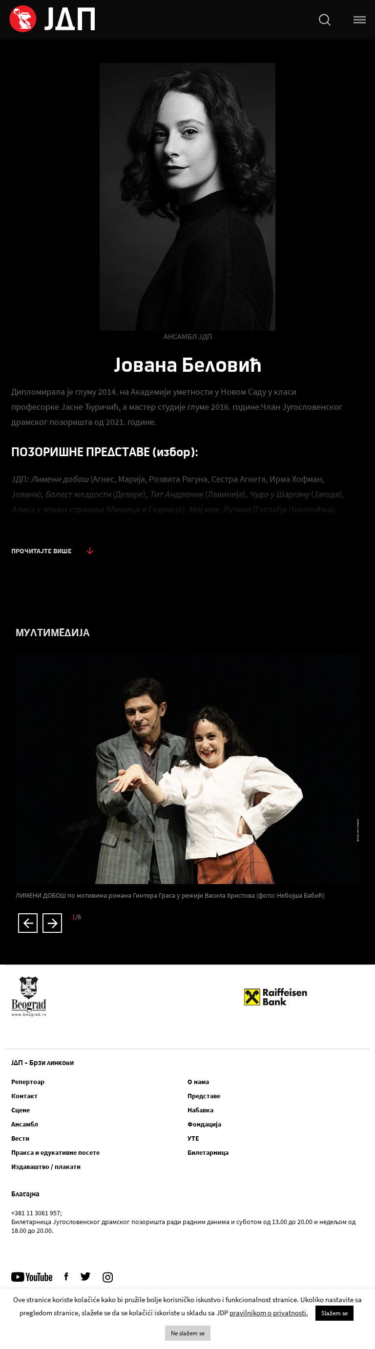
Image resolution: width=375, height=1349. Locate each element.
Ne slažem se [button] (188, 1333)
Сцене (20, 1110)
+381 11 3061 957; (36, 1212)
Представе (204, 1095)
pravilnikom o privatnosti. (268, 1312)
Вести (20, 1138)
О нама (198, 1081)
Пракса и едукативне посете (55, 1152)
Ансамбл (24, 1124)
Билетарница (208, 1152)
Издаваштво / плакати (46, 1166)
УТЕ (193, 1138)
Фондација (204, 1124)
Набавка (200, 1110)
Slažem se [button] (334, 1313)
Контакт (24, 1095)
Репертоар (27, 1081)
